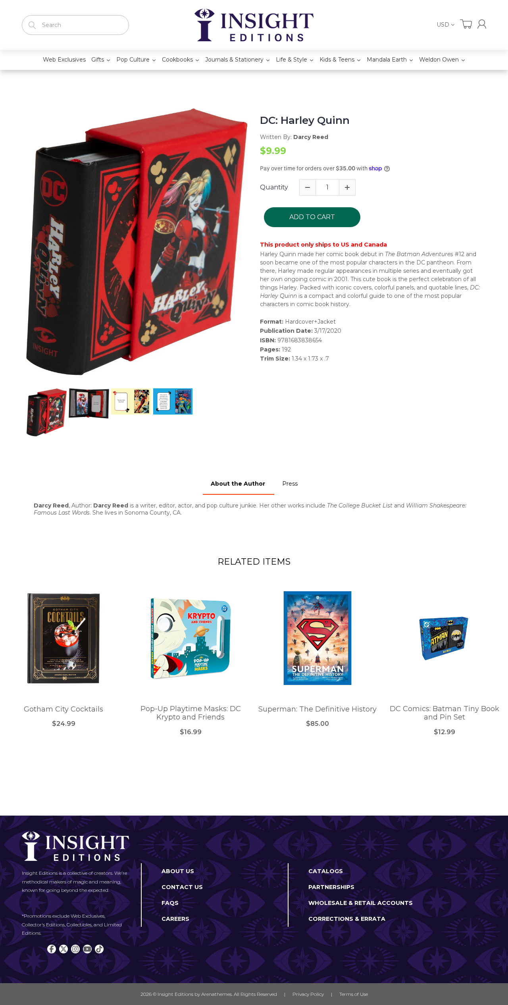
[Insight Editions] (254, 25)
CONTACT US (182, 887)
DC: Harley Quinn (305, 120)
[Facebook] (51, 949)
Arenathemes (216, 994)
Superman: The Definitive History (317, 709)
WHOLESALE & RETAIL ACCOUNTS (360, 903)
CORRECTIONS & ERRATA (346, 918)
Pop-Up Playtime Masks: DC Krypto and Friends (190, 713)
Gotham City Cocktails (63, 709)
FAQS (170, 903)
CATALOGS (325, 871)
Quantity (274, 187)
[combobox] (75, 25)
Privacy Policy (308, 994)
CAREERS (175, 918)
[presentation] (19, 412)
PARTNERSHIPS (331, 887)
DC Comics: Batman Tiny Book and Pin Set (444, 713)
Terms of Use (353, 994)
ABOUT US (178, 871)
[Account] (481, 24)
